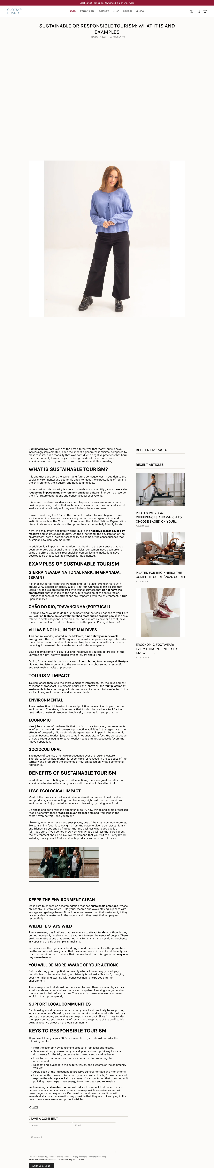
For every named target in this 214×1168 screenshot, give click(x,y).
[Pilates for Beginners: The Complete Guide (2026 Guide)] (160, 548)
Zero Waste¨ (55, 908)
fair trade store (38, 831)
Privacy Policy (78, 1157)
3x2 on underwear (125, 3)
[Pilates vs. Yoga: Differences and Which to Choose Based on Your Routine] (160, 489)
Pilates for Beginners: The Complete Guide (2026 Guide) (160, 575)
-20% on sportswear (102, 3)
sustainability (96, 489)
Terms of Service (94, 1157)
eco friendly (77, 974)
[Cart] (205, 11)
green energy (68, 1081)
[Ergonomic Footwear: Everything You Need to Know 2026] (160, 612)
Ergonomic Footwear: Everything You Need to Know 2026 (156, 649)
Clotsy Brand (118, 834)
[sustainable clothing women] (64, 862)
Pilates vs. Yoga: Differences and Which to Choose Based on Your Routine (159, 517)
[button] (87, 11)
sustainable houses (69, 685)
